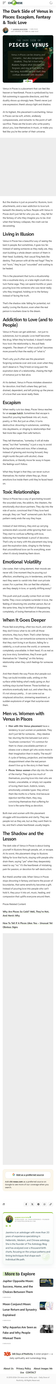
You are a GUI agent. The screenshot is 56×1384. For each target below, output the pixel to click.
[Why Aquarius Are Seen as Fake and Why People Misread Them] (46, 1329)
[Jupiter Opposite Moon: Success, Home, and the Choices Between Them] (46, 1283)
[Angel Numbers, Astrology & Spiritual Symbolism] (15, 3)
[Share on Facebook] (26, 1204)
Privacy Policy (23, 1368)
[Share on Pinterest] (38, 1204)
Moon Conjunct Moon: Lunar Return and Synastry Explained (20, 1309)
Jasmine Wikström (20, 29)
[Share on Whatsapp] (44, 1204)
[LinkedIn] (7, 1226)
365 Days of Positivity (22, 1353)
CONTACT (31, 1372)
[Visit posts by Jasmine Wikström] (5, 30)
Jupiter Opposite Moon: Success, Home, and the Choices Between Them (18, 1286)
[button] (5, 3)
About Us (9, 1368)
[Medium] (10, 1226)
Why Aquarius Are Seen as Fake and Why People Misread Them (19, 1332)
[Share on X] (32, 1204)
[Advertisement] (28, 167)
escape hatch (16, 413)
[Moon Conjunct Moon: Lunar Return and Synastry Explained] (46, 1306)
